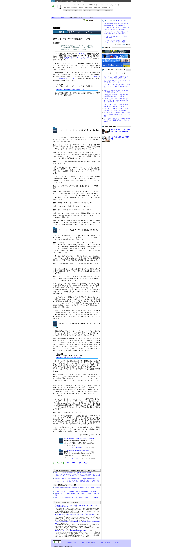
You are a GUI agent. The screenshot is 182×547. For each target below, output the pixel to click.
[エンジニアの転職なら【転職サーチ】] (106, 139)
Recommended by (119, 44)
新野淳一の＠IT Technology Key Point (76, 58)
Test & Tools (97, 7)
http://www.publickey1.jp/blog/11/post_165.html (68, 357)
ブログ (82, 1)
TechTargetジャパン (120, 20)
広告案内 (117, 542)
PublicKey (82, 54)
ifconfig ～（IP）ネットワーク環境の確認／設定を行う (70, 530)
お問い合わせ (69, 542)
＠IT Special (65, 1)
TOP (53, 1)
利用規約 (88, 542)
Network (74, 7)
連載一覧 (58, 1)
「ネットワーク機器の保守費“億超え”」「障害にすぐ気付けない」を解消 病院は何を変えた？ (117, 86)
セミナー (72, 1)
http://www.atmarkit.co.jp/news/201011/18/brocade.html (70, 89)
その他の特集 (108, 10)
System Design (88, 7)
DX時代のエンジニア (89, 10)
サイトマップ (110, 542)
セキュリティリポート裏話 (70, 10)
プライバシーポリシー (79, 542)
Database (122, 4)
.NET (75, 4)
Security (81, 7)
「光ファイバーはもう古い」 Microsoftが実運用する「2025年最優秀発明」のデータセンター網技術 (117, 120)
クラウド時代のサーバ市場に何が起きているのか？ (78, 450)
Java (116, 4)
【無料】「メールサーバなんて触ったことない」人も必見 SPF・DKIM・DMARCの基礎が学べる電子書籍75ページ (117, 100)
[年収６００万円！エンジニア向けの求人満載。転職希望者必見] (106, 131)
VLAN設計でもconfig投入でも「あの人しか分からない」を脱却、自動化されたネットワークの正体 (117, 114)
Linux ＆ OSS (67, 7)
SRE (80, 10)
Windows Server (68, 4)
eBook (77, 1)
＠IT (53, 17)
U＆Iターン (100, 10)
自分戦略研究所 (106, 7)
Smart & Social (101, 4)
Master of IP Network (61, 17)
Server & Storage (82, 4)
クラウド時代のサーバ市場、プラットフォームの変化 (79, 438)
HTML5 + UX (92, 4)
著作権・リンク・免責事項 (99, 542)
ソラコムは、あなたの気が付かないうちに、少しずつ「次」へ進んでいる (75, 514)
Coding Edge (110, 4)
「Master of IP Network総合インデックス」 (78, 463)
